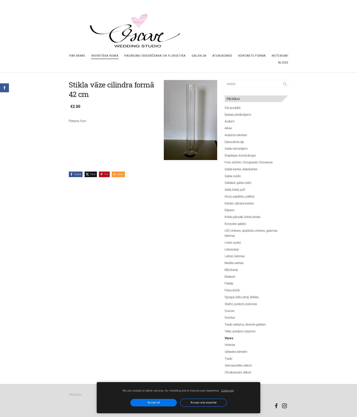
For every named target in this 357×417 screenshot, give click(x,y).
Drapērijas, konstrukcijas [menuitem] (240, 155)
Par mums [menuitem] (77, 55)
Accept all (154, 402)
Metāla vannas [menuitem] (234, 263)
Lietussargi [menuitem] (232, 249)
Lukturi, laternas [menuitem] (235, 256)
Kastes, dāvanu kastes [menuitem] (239, 203)
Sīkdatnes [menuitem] (75, 394)
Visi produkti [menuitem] (232, 108)
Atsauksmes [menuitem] (222, 55)
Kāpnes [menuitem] (229, 210)
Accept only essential (203, 402)
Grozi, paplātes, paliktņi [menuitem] (240, 196)
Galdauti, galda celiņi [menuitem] (238, 183)
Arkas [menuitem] (228, 128)
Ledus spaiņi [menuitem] (233, 242)
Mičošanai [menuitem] (231, 270)
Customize (227, 390)
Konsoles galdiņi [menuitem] (235, 224)
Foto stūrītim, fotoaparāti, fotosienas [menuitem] (249, 162)
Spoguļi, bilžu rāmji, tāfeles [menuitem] (242, 297)
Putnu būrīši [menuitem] (232, 290)
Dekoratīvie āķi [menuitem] (234, 142)
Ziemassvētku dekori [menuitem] (238, 365)
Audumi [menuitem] (229, 121)
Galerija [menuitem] (199, 55)
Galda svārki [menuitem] (233, 176)
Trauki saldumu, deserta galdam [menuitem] (245, 324)
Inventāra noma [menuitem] (104, 55)
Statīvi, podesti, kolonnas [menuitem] (241, 304)
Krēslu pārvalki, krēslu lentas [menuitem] (242, 217)
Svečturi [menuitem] (230, 317)
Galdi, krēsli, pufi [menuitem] (235, 189)
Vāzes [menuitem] (229, 338)
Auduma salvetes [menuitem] (236, 135)
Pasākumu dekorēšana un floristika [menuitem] (155, 55)
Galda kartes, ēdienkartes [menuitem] (241, 169)
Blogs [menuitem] (283, 62)
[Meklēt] (285, 84)
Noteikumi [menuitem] (280, 55)
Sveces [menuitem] (229, 311)
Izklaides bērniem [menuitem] (236, 352)
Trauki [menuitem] (228, 358)
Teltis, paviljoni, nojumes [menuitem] (240, 331)
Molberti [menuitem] (230, 276)
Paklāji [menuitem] (229, 283)
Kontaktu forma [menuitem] (252, 55)
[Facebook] (276, 406)
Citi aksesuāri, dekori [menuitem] (238, 372)
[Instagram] (284, 406)
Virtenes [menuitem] (230, 345)
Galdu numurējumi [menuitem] (236, 148)
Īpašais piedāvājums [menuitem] (238, 114)
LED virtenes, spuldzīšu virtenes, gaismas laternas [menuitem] (251, 233)
